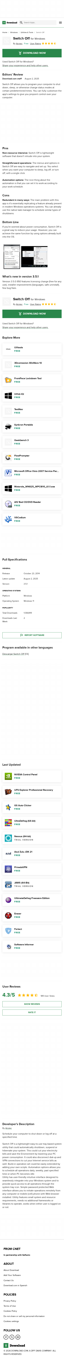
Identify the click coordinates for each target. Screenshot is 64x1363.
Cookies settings (11, 1321)
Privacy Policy (10, 1301)
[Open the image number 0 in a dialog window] (25, 257)
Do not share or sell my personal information (24, 1316)
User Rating (35, 43)
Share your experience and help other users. (25, 65)
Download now (34, 53)
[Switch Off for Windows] (6, 41)
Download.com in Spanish (15, 1285)
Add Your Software (12, 1275)
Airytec (8, 1128)
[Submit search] (21, 22)
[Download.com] (9, 22)
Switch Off (29, 38)
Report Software (34, 635)
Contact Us (9, 1280)
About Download (11, 1270)
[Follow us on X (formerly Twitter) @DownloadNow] (12, 1337)
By (17, 43)
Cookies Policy (10, 1311)
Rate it (32, 1012)
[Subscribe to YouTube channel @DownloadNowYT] (17, 1337)
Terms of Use (10, 1306)
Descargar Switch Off (13, 654)
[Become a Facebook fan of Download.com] (6, 1337)
